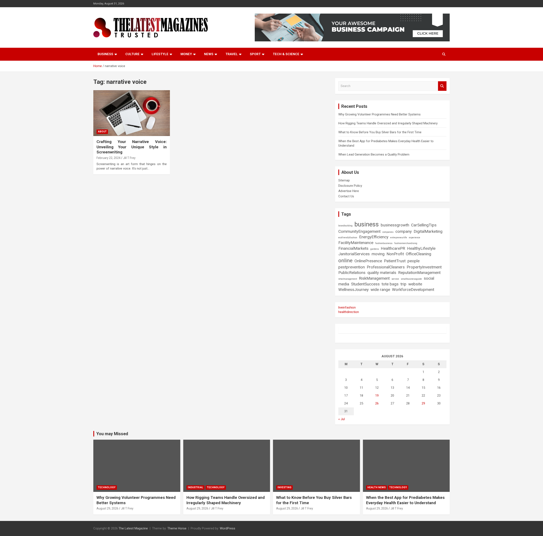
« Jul (341, 419)
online (345, 260)
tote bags (390, 284)
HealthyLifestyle (421, 248)
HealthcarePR (393, 248)
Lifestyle (160, 54)
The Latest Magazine (133, 528)
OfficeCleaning (418, 253)
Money (186, 54)
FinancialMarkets (353, 248)
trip (403, 284)
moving (378, 253)
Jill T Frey (129, 158)
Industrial (195, 487)
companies (387, 232)
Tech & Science (286, 54)
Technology (107, 487)
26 (377, 403)
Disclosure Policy (350, 186)
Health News (376, 487)
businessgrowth (395, 225)
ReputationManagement (419, 272)
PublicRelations (351, 272)
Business (105, 54)
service (395, 279)
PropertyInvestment (424, 267)
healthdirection (348, 312)
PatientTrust (395, 260)
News (208, 54)
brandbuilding (345, 225)
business (366, 224)
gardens (374, 249)
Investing (284, 487)
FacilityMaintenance (355, 242)
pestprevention (351, 267)
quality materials (381, 272)
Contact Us (346, 196)
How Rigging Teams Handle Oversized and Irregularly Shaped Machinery (388, 123)
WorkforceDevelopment (413, 289)
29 (423, 403)
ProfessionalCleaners (386, 267)
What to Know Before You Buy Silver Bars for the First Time (379, 132)
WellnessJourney (353, 289)
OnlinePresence (368, 260)
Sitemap (344, 180)
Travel (231, 54)
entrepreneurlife (398, 237)
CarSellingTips (424, 225)
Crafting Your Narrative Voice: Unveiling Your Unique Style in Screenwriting (132, 146)
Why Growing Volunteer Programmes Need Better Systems (379, 114)
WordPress (227, 528)
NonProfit (395, 253)
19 (377, 395)
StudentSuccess (365, 284)
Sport (255, 54)
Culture (132, 54)
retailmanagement (347, 279)
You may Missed (112, 433)
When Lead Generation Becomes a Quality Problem (373, 154)
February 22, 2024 (108, 158)
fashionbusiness (383, 243)
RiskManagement (374, 278)
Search (442, 86)
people (413, 260)
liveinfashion (347, 307)
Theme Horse (176, 528)
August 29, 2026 (107, 508)
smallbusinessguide (411, 279)
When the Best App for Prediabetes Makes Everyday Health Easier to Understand (405, 500)
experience (414, 237)
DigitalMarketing (428, 231)
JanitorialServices (354, 253)
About (102, 131)
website (415, 284)
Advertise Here (348, 191)
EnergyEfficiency (373, 236)
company (403, 231)
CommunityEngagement (359, 231)
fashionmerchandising (405, 243)
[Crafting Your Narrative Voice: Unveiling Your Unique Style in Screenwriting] (131, 113)
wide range (380, 289)
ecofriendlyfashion (347, 237)
